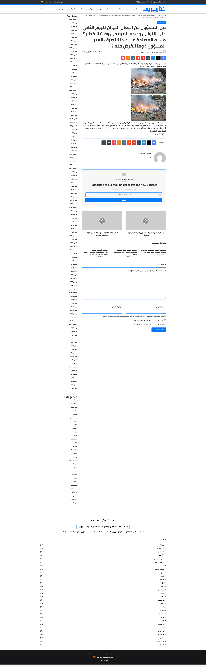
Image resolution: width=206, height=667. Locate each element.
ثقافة (75, 435)
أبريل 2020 (74, 264)
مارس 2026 (74, 37)
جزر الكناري (61, 9)
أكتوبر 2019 (74, 285)
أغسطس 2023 (73, 126)
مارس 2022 (74, 186)
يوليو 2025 (74, 65)
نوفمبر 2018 (73, 310)
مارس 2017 (74, 342)
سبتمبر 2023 (73, 122)
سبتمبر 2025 (73, 58)
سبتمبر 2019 (73, 289)
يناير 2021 (74, 232)
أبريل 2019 (74, 307)
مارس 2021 (74, 225)
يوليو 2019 (74, 296)
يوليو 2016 (74, 371)
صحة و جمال (73, 474)
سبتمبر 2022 (73, 165)
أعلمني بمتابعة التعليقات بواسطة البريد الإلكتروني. (148, 320)
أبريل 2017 (74, 339)
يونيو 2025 (74, 69)
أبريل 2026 (74, 34)
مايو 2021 (74, 218)
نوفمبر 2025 (73, 51)
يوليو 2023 (74, 129)
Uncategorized (73, 403)
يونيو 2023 (74, 133)
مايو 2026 (74, 30)
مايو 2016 (74, 378)
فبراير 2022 (74, 190)
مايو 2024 (74, 101)
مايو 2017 (74, 335)
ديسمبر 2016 (73, 353)
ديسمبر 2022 (73, 154)
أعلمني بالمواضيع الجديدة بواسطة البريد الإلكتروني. (148, 325)
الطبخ (75, 421)
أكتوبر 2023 (73, 119)
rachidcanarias (158, 52)
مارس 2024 (74, 108)
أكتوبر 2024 (73, 83)
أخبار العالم (74, 407)
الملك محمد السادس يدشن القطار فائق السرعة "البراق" (103, 527)
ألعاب (75, 411)
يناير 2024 (74, 115)
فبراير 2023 (74, 147)
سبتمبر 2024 (73, 87)
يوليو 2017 (74, 328)
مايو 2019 (74, 303)
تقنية (75, 425)
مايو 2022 (74, 179)
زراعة (75, 457)
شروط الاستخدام (58, 2)
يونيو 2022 (74, 175)
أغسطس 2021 (73, 207)
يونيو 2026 (74, 26)
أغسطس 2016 (73, 367)
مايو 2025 (74, 73)
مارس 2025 (74, 80)
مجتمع (128, 9)
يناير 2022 (74, 193)
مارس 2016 (74, 385)
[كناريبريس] (154, 9)
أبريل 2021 (74, 222)
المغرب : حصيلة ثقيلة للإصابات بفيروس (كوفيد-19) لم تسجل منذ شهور (125, 252)
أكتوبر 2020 (73, 243)
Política (75, 400)
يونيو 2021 (74, 214)
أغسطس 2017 (73, 324)
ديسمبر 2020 (73, 236)
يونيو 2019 (74, 300)
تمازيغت (74, 432)
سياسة (136, 9)
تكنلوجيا (74, 428)
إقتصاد (81, 9)
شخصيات (74, 467)
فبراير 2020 (74, 271)
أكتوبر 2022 (73, 161)
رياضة (75, 453)
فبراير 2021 (74, 229)
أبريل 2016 (74, 381)
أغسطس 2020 (73, 250)
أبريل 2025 (74, 76)
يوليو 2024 (74, 94)
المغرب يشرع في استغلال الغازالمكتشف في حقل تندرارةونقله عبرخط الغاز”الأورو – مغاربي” (96, 252)
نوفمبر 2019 (73, 282)
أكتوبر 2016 (74, 360)
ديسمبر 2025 (73, 48)
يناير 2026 (74, 44)
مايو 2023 (74, 136)
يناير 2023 (74, 151)
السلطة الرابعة (73, 418)
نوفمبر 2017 (73, 314)
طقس (75, 478)
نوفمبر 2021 (73, 200)
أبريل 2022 (74, 183)
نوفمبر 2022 (73, 158)
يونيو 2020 (74, 257)
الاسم (163, 298)
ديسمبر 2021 (73, 197)
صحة (75, 471)
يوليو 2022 (74, 172)
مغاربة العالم (109, 9)
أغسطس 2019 (73, 292)
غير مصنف (154, 15)
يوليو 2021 (74, 211)
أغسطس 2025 (73, 62)
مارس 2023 (74, 144)
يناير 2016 (74, 388)
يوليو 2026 (74, 23)
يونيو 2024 (74, 97)
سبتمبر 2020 (73, 246)
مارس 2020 (74, 268)
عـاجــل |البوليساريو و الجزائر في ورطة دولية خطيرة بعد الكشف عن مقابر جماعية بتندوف (103, 532)
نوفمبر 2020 (73, 239)
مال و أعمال (90, 9)
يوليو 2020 (74, 253)
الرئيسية (161, 15)
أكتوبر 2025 (73, 55)
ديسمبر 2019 (73, 278)
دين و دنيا (74, 450)
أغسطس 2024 (73, 90)
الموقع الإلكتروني (117, 307)
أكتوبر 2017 (74, 317)
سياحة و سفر (73, 460)
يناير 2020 (74, 275)
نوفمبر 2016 (73, 356)
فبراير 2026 (74, 41)
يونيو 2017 (74, 331)
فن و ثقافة (71, 9)
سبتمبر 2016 (73, 363)
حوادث (119, 9)
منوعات (75, 503)
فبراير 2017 (74, 346)
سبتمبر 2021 (73, 204)
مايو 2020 (74, 261)
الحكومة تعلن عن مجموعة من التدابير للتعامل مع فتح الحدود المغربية (153, 251)
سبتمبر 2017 (73, 321)
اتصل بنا (48, 2)
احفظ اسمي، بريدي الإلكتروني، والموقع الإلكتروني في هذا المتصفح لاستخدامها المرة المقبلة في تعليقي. (132, 316)
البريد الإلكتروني (160, 307)
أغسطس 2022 (73, 168)
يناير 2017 (74, 349)
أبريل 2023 (74, 140)
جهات (100, 9)
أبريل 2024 (74, 105)
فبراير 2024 (74, 112)
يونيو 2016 (74, 374)
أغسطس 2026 (73, 19)
